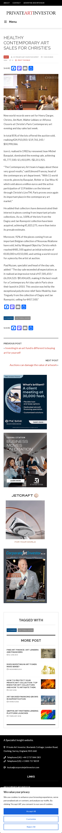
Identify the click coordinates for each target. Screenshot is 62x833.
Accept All (31, 811)
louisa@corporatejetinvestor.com (23, 767)
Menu (13, 22)
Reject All (31, 827)
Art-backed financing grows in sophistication (22, 698)
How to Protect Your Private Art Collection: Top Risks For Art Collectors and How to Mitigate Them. (22, 683)
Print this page (23, 60)
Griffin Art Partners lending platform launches (22, 712)
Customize (31, 819)
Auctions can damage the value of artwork (33, 365)
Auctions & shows (22, 318)
